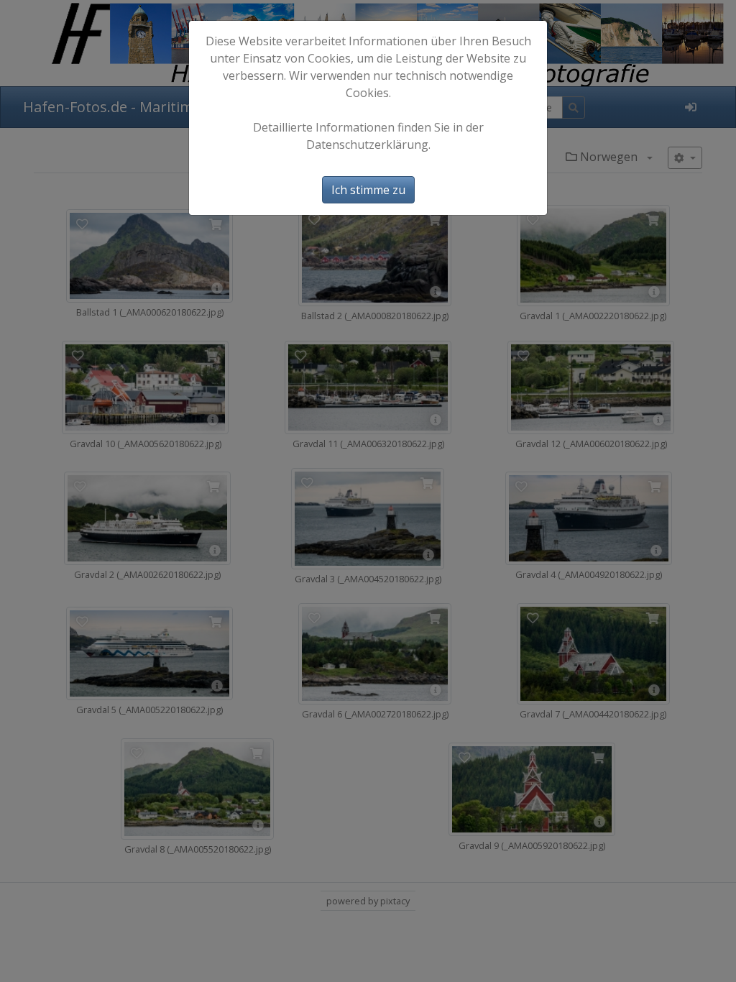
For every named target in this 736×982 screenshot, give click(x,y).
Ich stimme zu (368, 190)
